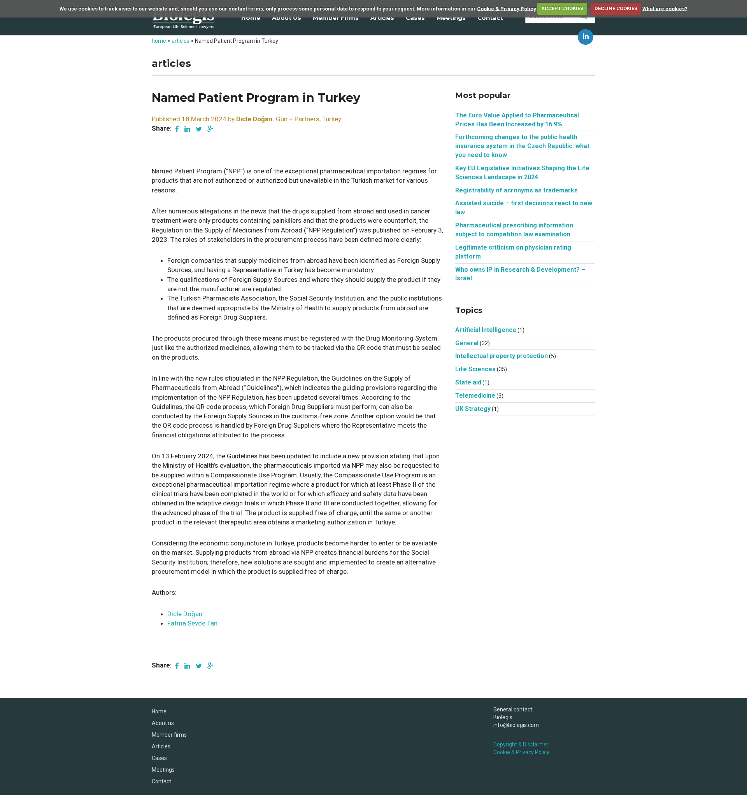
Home (250, 17)
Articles (382, 17)
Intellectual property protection (501, 356)
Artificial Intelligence (485, 330)
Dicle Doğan (184, 614)
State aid (468, 382)
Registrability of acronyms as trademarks (516, 190)
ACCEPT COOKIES (562, 8)
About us (286, 17)
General (467, 343)
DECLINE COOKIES (615, 8)
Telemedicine (475, 395)
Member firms (336, 17)
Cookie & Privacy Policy (506, 8)
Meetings (451, 17)
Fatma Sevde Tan (192, 623)
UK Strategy (473, 408)
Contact (490, 17)
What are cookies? (664, 8)
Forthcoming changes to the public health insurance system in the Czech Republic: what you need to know (522, 146)
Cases (415, 17)
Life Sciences (475, 369)
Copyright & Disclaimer (521, 744)
